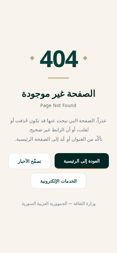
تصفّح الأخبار (29, 161)
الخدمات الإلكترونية (58, 181)
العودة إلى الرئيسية (82, 161)
